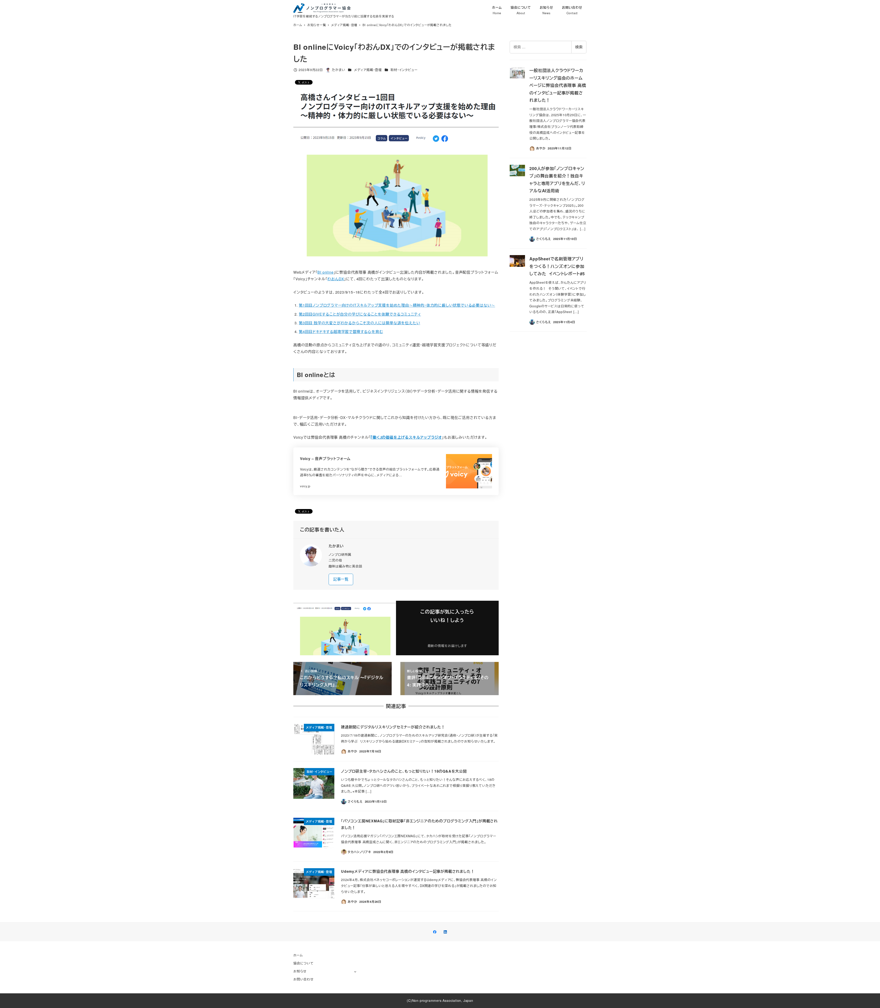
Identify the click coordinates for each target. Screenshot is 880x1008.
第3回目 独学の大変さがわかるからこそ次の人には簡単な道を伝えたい (359, 322)
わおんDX (335, 278)
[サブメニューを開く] (355, 971)
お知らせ (300, 971)
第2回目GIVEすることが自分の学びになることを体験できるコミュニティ (360, 314)
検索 (579, 47)
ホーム (298, 955)
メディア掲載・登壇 (368, 69)
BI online (325, 272)
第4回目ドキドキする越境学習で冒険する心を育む (341, 331)
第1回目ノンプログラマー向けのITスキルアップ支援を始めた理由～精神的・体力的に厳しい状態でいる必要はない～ (397, 305)
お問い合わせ (303, 979)
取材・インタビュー (403, 69)
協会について (303, 963)
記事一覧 (341, 579)
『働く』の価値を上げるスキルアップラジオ (406, 437)
